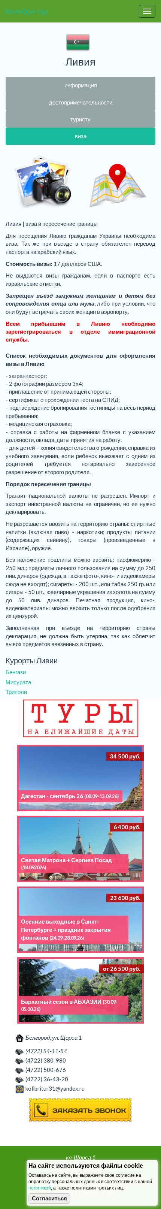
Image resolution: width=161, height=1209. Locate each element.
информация (80, 85)
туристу (80, 119)
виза (80, 136)
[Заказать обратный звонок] (80, 1110)
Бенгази (16, 672)
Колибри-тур (27, 11)
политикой (39, 1188)
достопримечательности (80, 102)
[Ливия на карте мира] (118, 182)
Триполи (16, 691)
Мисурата (18, 682)
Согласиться (49, 1199)
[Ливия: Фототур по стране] (43, 182)
